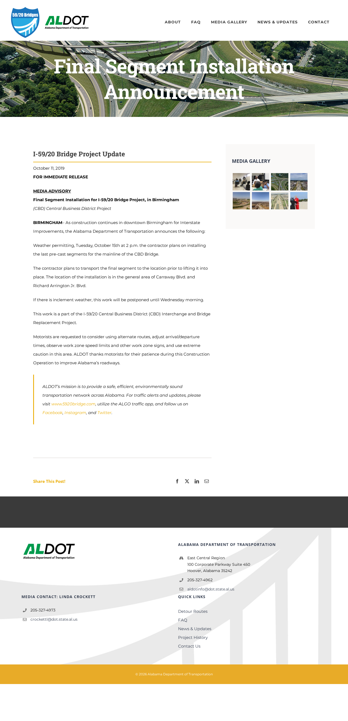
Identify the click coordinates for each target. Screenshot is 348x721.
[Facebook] (177, 481)
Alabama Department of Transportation (180, 674)
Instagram (75, 412)
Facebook (52, 412)
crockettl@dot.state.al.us (53, 619)
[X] (187, 481)
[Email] (207, 481)
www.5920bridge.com (73, 403)
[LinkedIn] (197, 481)
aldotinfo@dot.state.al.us (210, 589)
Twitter (104, 412)
